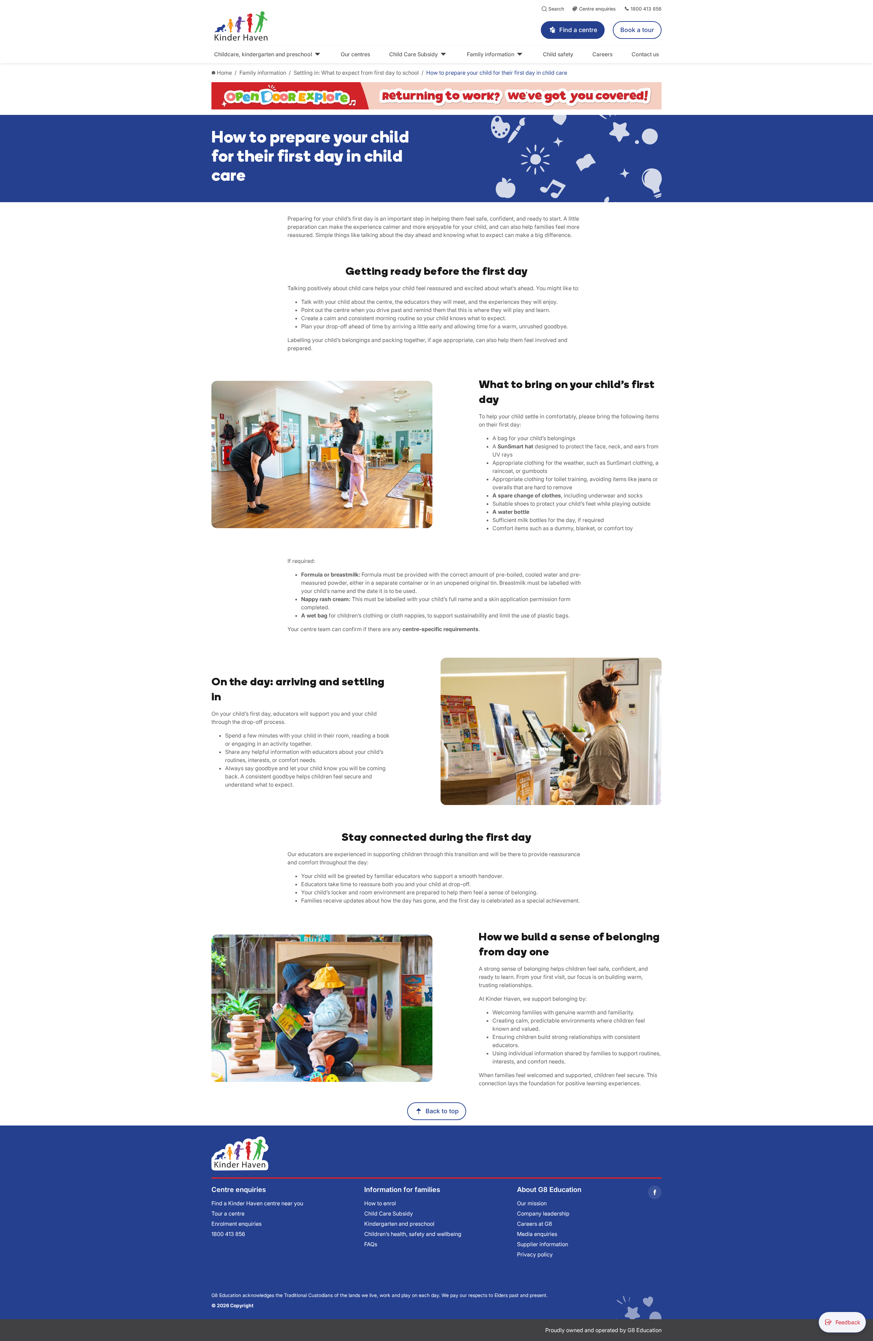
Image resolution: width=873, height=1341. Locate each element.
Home (224, 72)
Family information (262, 72)
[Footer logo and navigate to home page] (239, 1153)
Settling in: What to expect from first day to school (356, 72)
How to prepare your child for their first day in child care (496, 72)
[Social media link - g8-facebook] (655, 1192)
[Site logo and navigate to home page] (308, 26)
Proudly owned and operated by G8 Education (603, 1330)
